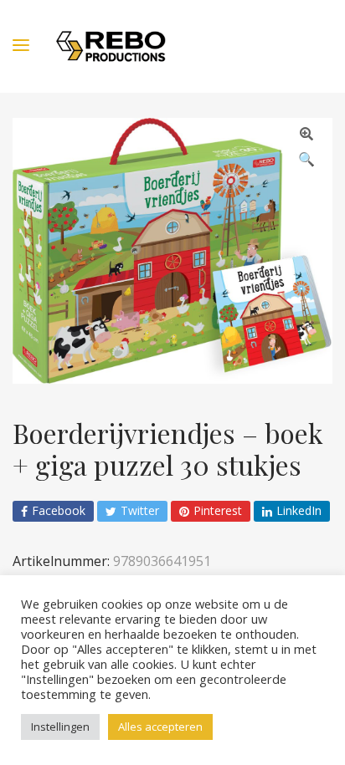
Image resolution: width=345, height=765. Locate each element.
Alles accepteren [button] (160, 726)
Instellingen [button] (60, 726)
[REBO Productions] (110, 46)
